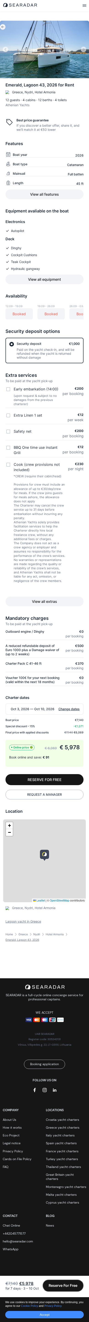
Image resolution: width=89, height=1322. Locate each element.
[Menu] (84, 5)
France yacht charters (62, 1151)
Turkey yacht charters (62, 1159)
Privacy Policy (13, 1151)
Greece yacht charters (62, 1127)
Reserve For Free (63, 1285)
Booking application (44, 1064)
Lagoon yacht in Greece (23, 921)
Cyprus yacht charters (62, 1202)
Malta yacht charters (61, 1195)
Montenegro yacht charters (66, 1187)
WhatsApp (10, 1249)
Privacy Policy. (53, 1306)
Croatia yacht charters (62, 1120)
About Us (9, 1120)
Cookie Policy (30, 1306)
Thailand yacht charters (63, 1167)
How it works (12, 1127)
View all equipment (44, 279)
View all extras (44, 601)
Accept (45, 1314)
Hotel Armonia (55, 934)
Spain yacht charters (61, 1143)
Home (9, 934)
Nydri (36, 934)
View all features (44, 194)
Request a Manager (44, 794)
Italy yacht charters (60, 1135)
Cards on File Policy (17, 1159)
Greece (23, 934)
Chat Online (11, 1225)
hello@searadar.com (18, 1241)
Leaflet (40, 900)
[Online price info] (31, 747)
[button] (44, 855)
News (50, 1225)
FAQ (5, 1167)
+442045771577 (14, 1233)
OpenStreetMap (59, 900)
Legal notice (12, 1143)
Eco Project (11, 1135)
